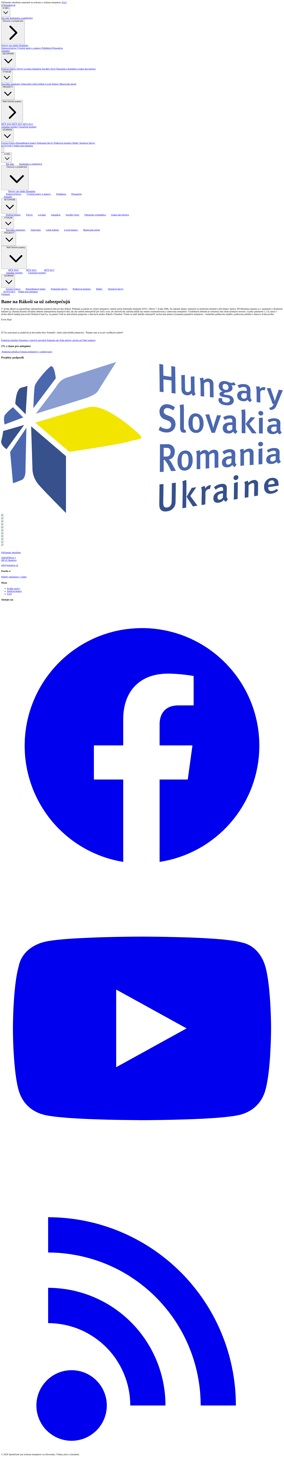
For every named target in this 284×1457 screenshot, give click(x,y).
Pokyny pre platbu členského (14, 45)
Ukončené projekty (28, 127)
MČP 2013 (28, 124)
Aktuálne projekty (10, 127)
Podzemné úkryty (45, 143)
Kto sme (5, 18)
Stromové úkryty (87, 143)
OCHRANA (7, 130)
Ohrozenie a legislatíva (67, 69)
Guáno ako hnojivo (87, 69)
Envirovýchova (8, 143)
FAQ (64, 2)
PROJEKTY (8, 87)
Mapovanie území (67, 84)
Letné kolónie (38, 84)
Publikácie (47, 48)
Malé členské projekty (12, 101)
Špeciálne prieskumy (11, 84)
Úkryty (20, 69)
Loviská (28, 69)
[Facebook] (142, 886)
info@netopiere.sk (9, 565)
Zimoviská (26, 84)
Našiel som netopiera (23, 145)
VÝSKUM (7, 72)
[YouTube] (142, 1168)
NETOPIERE (8, 54)
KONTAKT (7, 145)
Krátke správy (13, 588)
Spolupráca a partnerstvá (21, 18)
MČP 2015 (17, 124)
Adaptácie (37, 69)
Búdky (75, 143)
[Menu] (2, 149)
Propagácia (57, 48)
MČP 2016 (6, 124)
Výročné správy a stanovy (29, 48)
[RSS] (142, 1451)
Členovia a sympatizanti (13, 21)
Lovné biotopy (52, 84)
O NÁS (6, 8)
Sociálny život (49, 69)
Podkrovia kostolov (63, 143)
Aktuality (5, 51)
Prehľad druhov (9, 69)
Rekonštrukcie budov (26, 143)
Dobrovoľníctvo (9, 48)
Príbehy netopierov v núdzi (13, 577)
